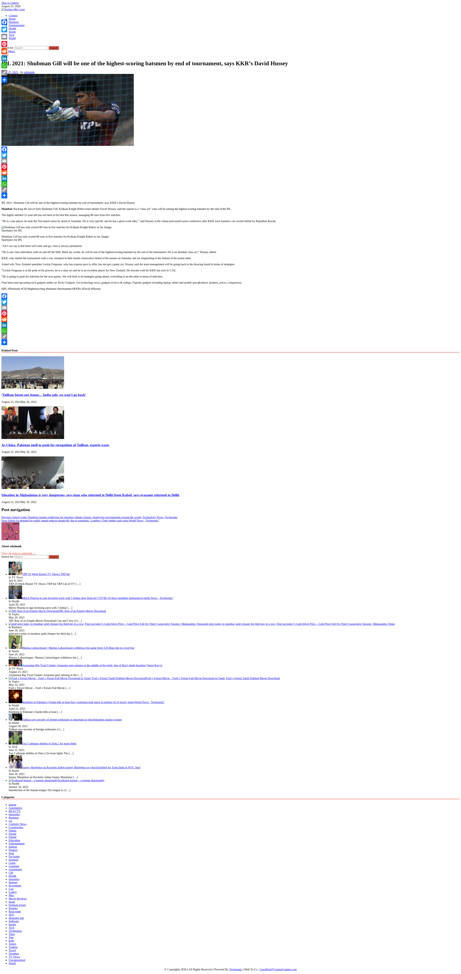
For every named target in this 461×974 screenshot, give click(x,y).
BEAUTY (15, 811)
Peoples (13, 908)
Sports (12, 31)
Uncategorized (17, 960)
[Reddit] (230, 172)
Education (14, 840)
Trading (13, 947)
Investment (15, 885)
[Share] (230, 195)
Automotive (15, 807)
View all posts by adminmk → (18, 553)
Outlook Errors (17, 905)
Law (11, 888)
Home (12, 18)
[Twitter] (230, 155)
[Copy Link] (230, 190)
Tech (11, 35)
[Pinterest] (230, 167)
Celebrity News (17, 824)
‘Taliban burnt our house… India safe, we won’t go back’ (43, 395)
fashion (13, 846)
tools (11, 940)
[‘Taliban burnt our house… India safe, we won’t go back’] (32, 387)
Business (14, 22)
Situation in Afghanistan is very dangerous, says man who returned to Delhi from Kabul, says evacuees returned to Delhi (90, 495)
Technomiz (235, 969)
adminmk (29, 72)
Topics (12, 943)
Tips (11, 937)
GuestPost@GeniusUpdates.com (278, 969)
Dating (12, 830)
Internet (13, 882)
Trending (14, 953)
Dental (12, 833)
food (11, 853)
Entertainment (16, 25)
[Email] (230, 161)
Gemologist (15, 869)
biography (14, 814)
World (12, 38)
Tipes (12, 934)
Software (14, 921)
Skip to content (10, 2)
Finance (13, 850)
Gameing (14, 866)
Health (12, 28)
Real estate (15, 911)
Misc (11, 895)
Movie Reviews (18, 898)
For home (14, 856)
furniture (13, 859)
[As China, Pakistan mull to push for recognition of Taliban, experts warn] (32, 438)
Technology (15, 930)
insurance (14, 879)
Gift (11, 872)
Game (12, 862)
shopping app (16, 918)
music (12, 901)
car (10, 820)
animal (12, 804)
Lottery (13, 892)
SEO (11, 914)
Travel (12, 950)
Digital (12, 837)
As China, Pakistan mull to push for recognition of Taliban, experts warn (55, 445)
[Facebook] (230, 149)
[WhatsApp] (230, 184)
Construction (16, 827)
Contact (13, 15)
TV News (14, 956)
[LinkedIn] (230, 178)
